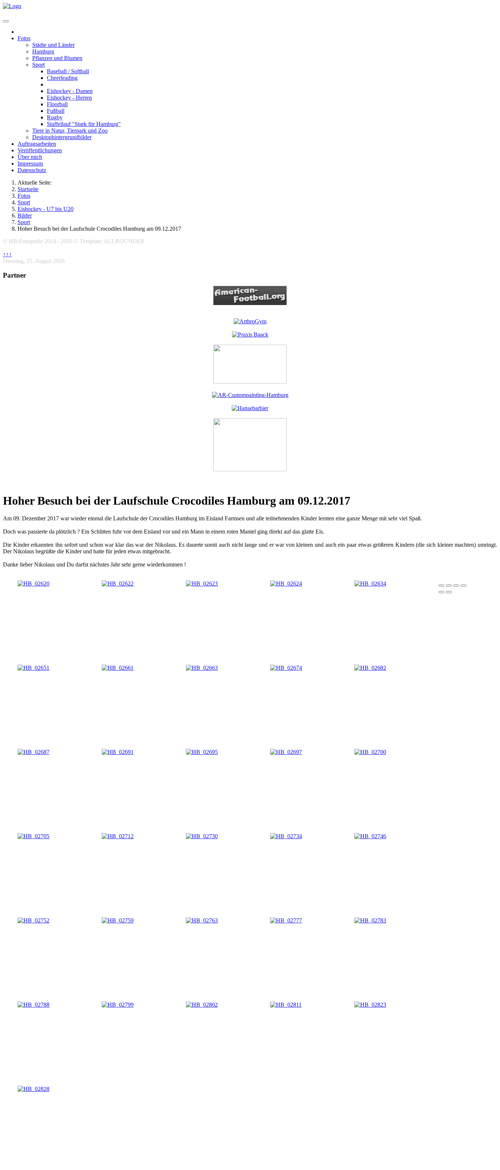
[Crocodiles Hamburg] (250, 469)
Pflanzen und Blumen (57, 58)
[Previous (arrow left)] (441, 592)
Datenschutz (32, 170)
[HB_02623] (202, 583)
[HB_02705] (33, 836)
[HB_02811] (286, 1005)
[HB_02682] (370, 668)
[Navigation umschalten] (6, 21)
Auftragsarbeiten (37, 144)
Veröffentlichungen (40, 150)
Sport (38, 65)
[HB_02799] (118, 1005)
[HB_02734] (286, 836)
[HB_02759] (118, 920)
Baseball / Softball (68, 71)
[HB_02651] (33, 668)
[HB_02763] (202, 920)
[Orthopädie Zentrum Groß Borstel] (250, 334)
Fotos (24, 38)
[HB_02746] (370, 836)
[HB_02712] (118, 836)
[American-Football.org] (250, 295)
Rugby (55, 117)
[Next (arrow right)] (449, 592)
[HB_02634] (370, 583)
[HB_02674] (286, 668)
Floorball (57, 104)
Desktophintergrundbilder (62, 137)
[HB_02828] (33, 1089)
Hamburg (43, 51)
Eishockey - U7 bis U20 (75, 84)
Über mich (30, 157)
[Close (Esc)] (441, 585)
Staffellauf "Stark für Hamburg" (84, 124)
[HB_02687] (33, 752)
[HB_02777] (286, 920)
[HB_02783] (370, 920)
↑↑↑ (7, 254)
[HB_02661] (118, 668)
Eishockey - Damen (70, 91)
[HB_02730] (202, 836)
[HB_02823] (370, 1005)
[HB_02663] (202, 668)
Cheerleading (62, 78)
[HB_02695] (202, 752)
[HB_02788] (33, 1005)
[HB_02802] (202, 1005)
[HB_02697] (286, 752)
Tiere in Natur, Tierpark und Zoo (70, 130)
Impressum (30, 163)
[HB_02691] (118, 752)
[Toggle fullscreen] (456, 585)
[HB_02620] (33, 583)
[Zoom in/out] (463, 585)
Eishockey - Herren (69, 97)
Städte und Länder (53, 45)
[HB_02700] (370, 752)
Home (25, 32)
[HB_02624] (286, 583)
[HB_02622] (118, 583)
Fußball (55, 111)
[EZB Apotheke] (250, 382)
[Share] (449, 585)
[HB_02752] (33, 920)
